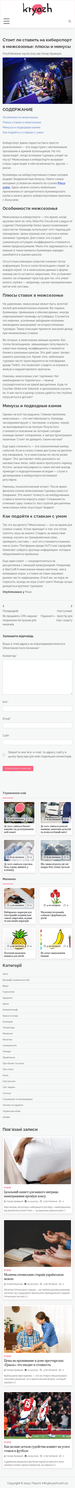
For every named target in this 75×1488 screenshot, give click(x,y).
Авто (5, 974)
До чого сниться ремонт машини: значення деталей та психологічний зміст (56, 829)
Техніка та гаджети (13, 1105)
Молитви (7, 1039)
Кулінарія (8, 1021)
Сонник (7, 1093)
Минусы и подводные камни (21, 127)
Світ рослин (9, 1081)
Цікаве (6, 1117)
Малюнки (8, 1033)
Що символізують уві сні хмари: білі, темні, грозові (55, 866)
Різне (28, 592)
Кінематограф (10, 1009)
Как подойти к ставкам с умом (23, 132)
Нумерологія (10, 1045)
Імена (6, 1003)
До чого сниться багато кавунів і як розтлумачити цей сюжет (18, 829)
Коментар (10, 655)
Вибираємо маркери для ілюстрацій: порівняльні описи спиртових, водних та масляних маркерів (18, 917)
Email (7, 718)
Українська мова (11, 1111)
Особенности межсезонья (20, 117)
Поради (7, 1051)
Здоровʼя (7, 998)
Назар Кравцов (51, 53)
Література (9, 1027)
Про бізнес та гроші (13, 1063)
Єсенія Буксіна (15, 1284)
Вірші (5, 986)
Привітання (9, 1057)
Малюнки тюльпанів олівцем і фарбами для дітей (53, 915)
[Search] (69, 21)
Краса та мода (10, 1015)
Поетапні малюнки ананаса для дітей (14, 955)
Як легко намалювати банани (53, 955)
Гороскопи (8, 991)
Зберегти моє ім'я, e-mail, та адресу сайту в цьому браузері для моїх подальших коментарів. (40, 754)
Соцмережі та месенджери (18, 1099)
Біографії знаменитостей (16, 980)
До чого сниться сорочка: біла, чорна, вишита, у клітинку (18, 867)
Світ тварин (9, 1087)
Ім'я (6, 702)
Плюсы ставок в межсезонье (22, 122)
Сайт (6, 735)
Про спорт (8, 1069)
